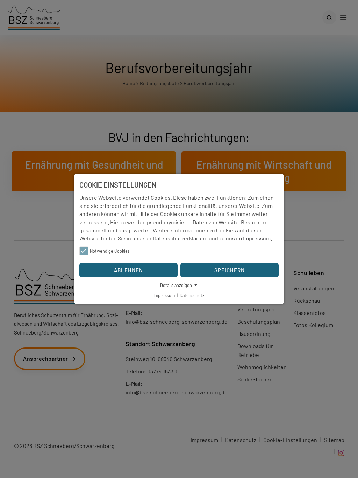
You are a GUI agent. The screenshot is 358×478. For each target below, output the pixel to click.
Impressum (257, 238)
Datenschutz (192, 295)
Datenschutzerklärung (180, 238)
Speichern (229, 270)
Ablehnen (128, 270)
